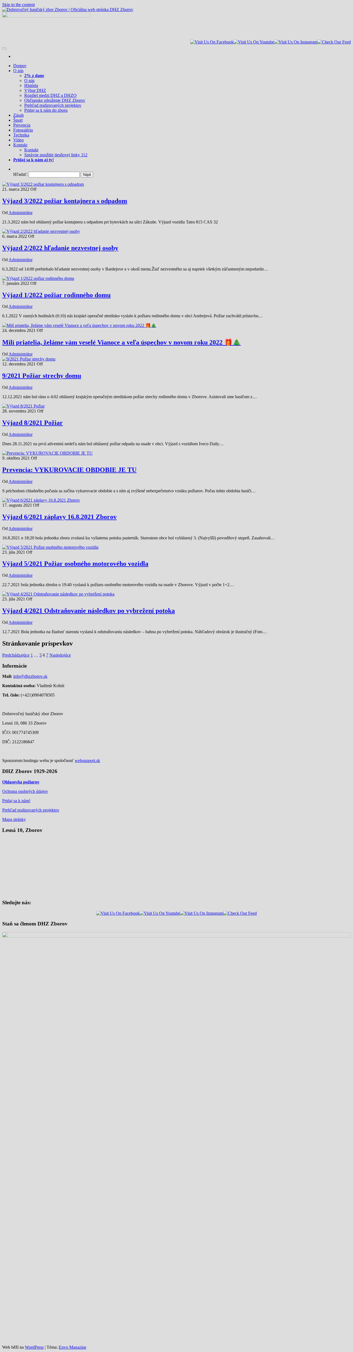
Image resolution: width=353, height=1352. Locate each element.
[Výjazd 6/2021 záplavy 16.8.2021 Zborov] (41, 500)
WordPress (34, 1347)
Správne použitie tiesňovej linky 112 (55, 154)
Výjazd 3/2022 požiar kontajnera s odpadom (64, 200)
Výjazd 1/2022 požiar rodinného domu (56, 295)
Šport (18, 120)
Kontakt (20, 145)
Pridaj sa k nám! (16, 800)
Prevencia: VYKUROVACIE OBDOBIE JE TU (69, 469)
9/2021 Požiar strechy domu (41, 375)
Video (18, 140)
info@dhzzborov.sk (30, 676)
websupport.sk (87, 760)
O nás (18, 70)
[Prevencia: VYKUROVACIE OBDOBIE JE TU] (47, 453)
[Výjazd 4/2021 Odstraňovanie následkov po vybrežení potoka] (58, 594)
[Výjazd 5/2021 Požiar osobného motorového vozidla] (50, 547)
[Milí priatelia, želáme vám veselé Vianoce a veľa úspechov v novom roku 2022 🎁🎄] (79, 325)
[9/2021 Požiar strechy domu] (28, 359)
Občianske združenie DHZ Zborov (54, 100)
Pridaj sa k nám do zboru (46, 110)
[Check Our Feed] (334, 42)
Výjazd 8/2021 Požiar (32, 422)
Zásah (18, 115)
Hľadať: (20, 174)
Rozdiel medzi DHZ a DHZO (50, 95)
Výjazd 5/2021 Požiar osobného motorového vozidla (75, 563)
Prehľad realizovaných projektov (52, 105)
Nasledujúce (60, 655)
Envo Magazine (72, 1347)
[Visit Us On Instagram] (295, 42)
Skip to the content (18, 4)
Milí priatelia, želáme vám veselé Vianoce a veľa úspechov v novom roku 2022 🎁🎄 (121, 342)
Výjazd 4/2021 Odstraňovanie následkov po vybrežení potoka (88, 610)
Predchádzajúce (16, 655)
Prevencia (21, 125)
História (31, 85)
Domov (19, 65)
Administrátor (21, 212)
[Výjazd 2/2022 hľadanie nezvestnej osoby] (41, 231)
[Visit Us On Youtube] (254, 42)
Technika (21, 135)
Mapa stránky (14, 819)
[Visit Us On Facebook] (212, 42)
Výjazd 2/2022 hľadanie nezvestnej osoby (60, 248)
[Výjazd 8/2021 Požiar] (23, 406)
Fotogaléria (23, 130)
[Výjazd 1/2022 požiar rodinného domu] (38, 278)
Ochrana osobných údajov (25, 791)
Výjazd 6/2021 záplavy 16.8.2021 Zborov (59, 516)
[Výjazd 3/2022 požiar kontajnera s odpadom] (43, 184)
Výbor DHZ (35, 90)
